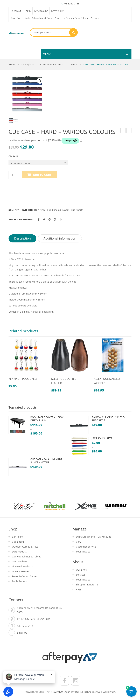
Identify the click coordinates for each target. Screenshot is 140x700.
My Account (41, 10)
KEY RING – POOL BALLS (23, 378)
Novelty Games (20, 571)
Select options (20, 375)
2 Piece (73, 64)
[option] (27, 93)
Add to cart (42, 175)
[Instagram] (75, 680)
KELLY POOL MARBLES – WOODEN (108, 381)
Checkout (15, 10)
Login (28, 10)
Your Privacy (83, 551)
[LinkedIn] (61, 219)
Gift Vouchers (19, 561)
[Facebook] (38, 219)
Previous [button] (6, 367)
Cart (78, 541)
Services (80, 574)
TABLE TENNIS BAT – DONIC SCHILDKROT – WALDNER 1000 (129, 131)
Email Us (22, 632)
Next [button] (133, 367)
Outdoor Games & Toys (25, 546)
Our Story (81, 569)
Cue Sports (28, 64)
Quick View (12, 375)
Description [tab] (22, 238)
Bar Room (17, 536)
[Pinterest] (49, 219)
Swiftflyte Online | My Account (93, 536)
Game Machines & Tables (26, 556)
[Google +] (55, 219)
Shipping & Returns (87, 584)
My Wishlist (57, 10)
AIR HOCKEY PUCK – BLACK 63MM (123, 131)
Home (12, 64)
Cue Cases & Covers (51, 64)
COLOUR (13, 156)
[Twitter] (44, 219)
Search (73, 32)
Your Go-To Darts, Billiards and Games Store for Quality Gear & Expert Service (55, 18)
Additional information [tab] (60, 238)
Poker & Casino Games (25, 576)
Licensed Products (22, 566)
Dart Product (19, 551)
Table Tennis (19, 581)
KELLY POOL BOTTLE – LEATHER (64, 381)
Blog (78, 589)
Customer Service (86, 546)
